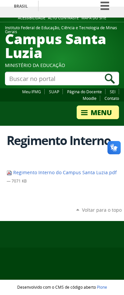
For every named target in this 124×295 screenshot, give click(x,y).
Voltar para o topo (102, 210)
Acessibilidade (31, 18)
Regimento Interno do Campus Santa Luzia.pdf (64, 173)
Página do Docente (84, 91)
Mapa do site (93, 18)
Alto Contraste (63, 18)
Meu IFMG (31, 91)
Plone (102, 287)
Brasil (21, 6)
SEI (112, 91)
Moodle (90, 98)
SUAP (54, 91)
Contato (111, 98)
